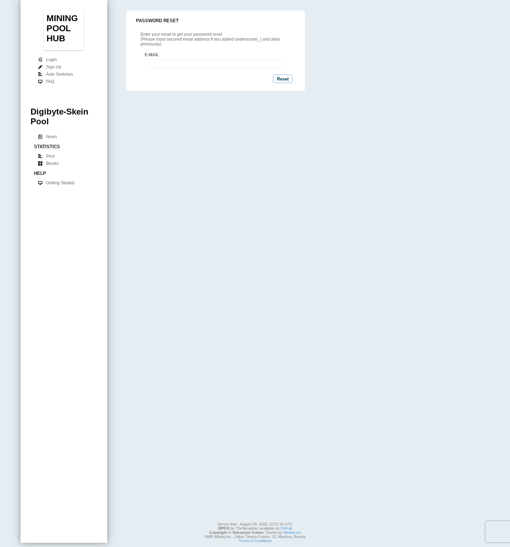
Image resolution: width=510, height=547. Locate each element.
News (51, 136)
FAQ (50, 81)
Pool (50, 156)
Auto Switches (59, 74)
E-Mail (152, 54)
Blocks (52, 163)
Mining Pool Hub (62, 28)
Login (51, 59)
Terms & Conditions (255, 541)
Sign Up (53, 67)
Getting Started (60, 182)
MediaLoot (292, 532)
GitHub (286, 528)
